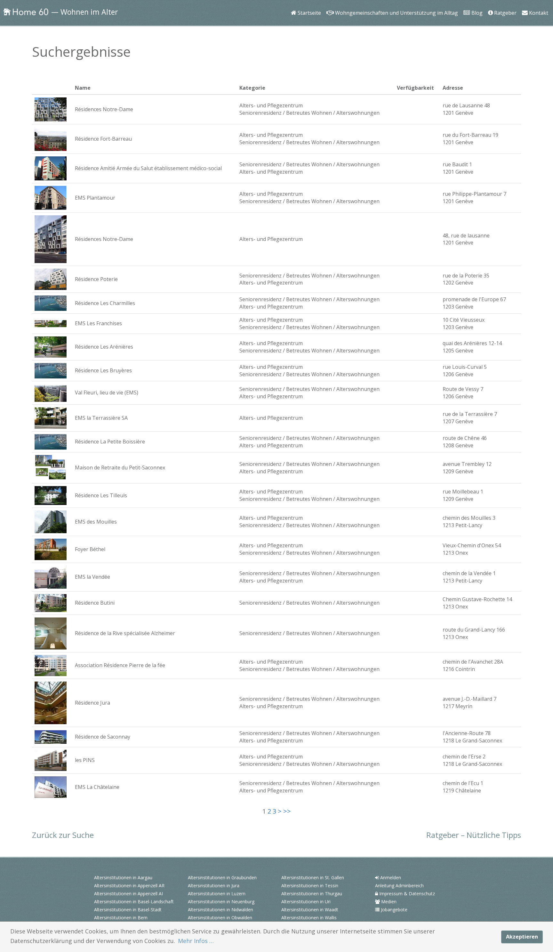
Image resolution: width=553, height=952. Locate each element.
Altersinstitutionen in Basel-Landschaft (134, 901)
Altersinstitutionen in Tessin (309, 885)
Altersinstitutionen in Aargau (123, 877)
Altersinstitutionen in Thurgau (311, 893)
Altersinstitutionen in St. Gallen (312, 877)
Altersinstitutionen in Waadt (309, 909)
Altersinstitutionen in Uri (306, 901)
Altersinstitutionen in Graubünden (222, 877)
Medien (388, 901)
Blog (475, 4)
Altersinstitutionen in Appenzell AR (129, 885)
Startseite (308, 4)
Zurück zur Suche (63, 835)
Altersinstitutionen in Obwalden (220, 918)
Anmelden (390, 877)
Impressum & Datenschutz (406, 893)
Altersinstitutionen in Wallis (309, 918)
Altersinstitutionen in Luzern (216, 893)
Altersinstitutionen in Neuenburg (221, 901)
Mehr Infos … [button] (196, 941)
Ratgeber (504, 4)
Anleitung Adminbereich (399, 885)
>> (287, 811)
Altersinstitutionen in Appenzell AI (128, 893)
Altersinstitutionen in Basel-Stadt (128, 909)
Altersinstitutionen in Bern (121, 918)
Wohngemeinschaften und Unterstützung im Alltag (394, 4)
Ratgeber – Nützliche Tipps (473, 835)
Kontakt (537, 4)
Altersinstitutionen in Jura (213, 885)
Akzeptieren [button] (522, 936)
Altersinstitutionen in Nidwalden (220, 909)
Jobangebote (393, 909)
